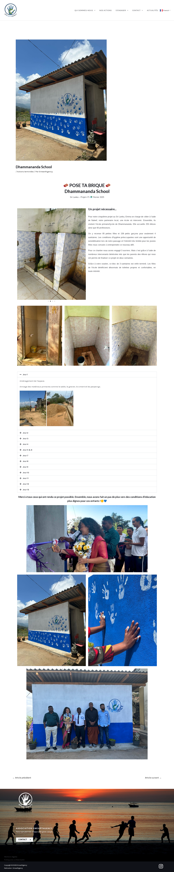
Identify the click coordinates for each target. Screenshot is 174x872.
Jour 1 (25, 374)
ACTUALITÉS (152, 10)
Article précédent (22, 777)
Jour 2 (25, 433)
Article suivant (153, 777)
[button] (19, 256)
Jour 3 (25, 438)
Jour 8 (25, 461)
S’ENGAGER (121, 10)
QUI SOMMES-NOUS (84, 10)
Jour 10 (26, 472)
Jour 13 (26, 489)
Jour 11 (26, 478)
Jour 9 (25, 467)
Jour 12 (26, 484)
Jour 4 (25, 444)
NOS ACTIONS (105, 10)
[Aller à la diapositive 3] (52, 301)
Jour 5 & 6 (27, 450)
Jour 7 (25, 455)
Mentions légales (10, 857)
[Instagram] (160, 866)
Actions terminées (25, 171)
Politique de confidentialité (14, 860)
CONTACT (136, 10)
